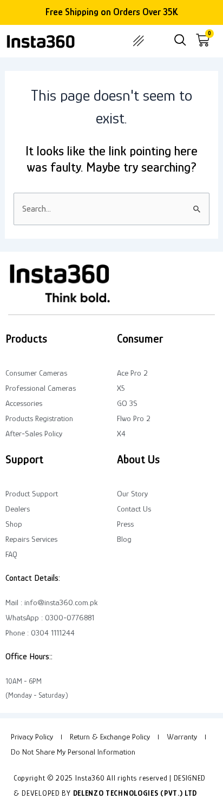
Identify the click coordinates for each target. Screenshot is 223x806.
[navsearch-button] (180, 41)
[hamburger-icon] (138, 41)
